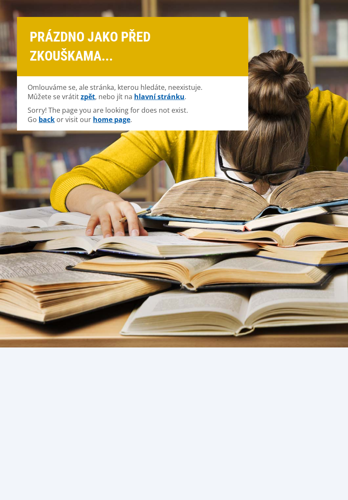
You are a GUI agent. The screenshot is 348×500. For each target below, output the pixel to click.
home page (111, 119)
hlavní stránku (159, 96)
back (47, 119)
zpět (88, 96)
